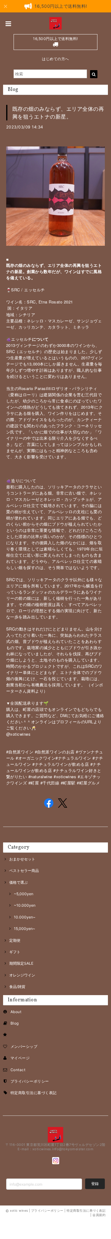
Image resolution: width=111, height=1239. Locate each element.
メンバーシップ (23, 1046)
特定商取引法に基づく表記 (33, 1092)
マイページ (20, 1058)
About (15, 1011)
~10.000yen (24, 905)
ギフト (14, 951)
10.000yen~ (24, 917)
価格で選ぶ (18, 882)
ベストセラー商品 (24, 870)
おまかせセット (22, 859)
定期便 (14, 940)
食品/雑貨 (17, 986)
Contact (17, 1069)
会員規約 (98, 1215)
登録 (95, 1183)
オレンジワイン (22, 975)
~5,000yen (23, 893)
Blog (14, 1023)
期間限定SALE (21, 963)
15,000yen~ (24, 928)
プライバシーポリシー (29, 1081)
